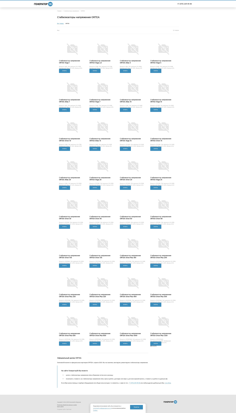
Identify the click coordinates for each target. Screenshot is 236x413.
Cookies (95, 410)
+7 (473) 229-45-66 (182, 4)
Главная (59, 11)
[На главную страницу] (41, 4)
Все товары (60, 23)
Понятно (136, 407)
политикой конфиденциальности (102, 408)
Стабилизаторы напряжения (71, 11)
